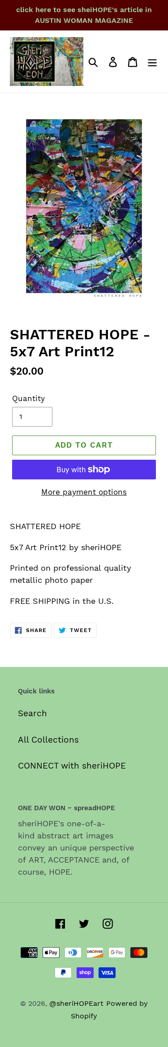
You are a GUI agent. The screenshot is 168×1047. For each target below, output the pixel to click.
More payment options (84, 491)
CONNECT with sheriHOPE (72, 766)
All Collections (48, 740)
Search (32, 713)
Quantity (28, 398)
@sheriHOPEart (76, 1003)
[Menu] (152, 62)
